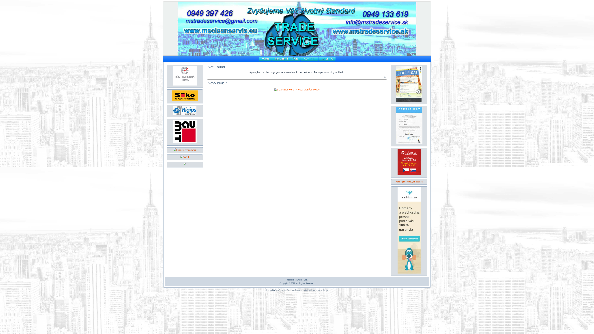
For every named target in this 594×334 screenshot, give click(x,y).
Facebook (290, 280)
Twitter (299, 280)
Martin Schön (322, 290)
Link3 (306, 280)
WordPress (279, 290)
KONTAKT (310, 58)
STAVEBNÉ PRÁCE (286, 58)
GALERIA (327, 58)
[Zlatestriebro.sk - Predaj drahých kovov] (297, 89)
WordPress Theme (293, 290)
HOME (265, 58)
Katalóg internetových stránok (409, 182)
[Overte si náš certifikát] (185, 85)
